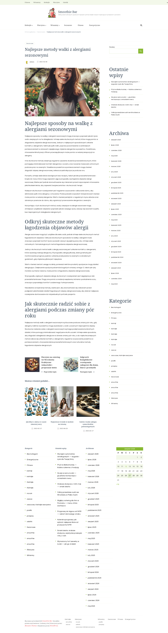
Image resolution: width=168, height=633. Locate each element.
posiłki (113, 361)
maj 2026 (114, 156)
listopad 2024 (116, 252)
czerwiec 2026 (116, 150)
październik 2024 (117, 257)
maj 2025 (114, 220)
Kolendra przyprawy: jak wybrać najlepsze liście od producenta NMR (67, 522)
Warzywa (56, 2)
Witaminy (37, 2)
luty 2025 (114, 236)
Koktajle (47, 2)
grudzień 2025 (116, 182)
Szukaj (111, 47)
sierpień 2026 (116, 140)
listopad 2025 (116, 188)
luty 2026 (114, 172)
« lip (117, 484)
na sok (113, 345)
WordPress (54, 626)
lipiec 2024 (115, 273)
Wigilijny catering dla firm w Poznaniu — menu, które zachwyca (68, 503)
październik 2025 (117, 193)
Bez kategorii (116, 307)
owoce (113, 350)
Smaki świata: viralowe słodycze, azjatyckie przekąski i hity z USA (69, 533)
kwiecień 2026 (116, 161)
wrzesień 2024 (116, 262)
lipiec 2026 (115, 145)
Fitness (27, 2)
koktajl (113, 323)
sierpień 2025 (116, 204)
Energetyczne (94, 25)
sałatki (65, 2)
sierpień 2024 (116, 268)
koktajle (114, 329)
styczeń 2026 (116, 177)
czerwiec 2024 (116, 278)
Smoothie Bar (67, 12)
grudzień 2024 (116, 246)
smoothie (114, 382)
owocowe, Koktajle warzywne (122, 355)
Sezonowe (68, 25)
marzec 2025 (115, 230)
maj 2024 (114, 284)
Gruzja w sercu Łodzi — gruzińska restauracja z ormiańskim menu (66, 475)
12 (126, 466)
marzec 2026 (115, 166)
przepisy (114, 366)
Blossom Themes (31, 626)
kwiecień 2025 (116, 225)
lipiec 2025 (115, 209)
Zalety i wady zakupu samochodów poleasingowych (88, 424)
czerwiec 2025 (116, 214)
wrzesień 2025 (116, 198)
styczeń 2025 (116, 241)
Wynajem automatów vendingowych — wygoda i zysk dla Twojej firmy (68, 456)
